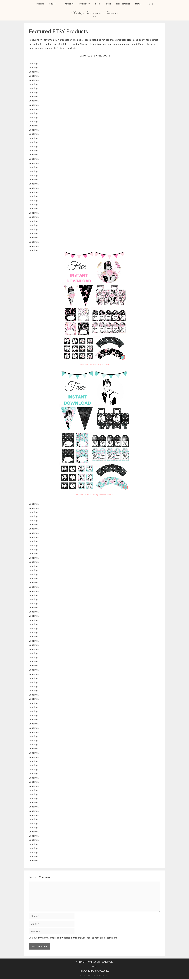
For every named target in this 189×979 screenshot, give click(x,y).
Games (52, 4)
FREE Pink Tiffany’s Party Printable (94, 364)
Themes (67, 4)
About (95, 966)
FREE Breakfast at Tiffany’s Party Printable (94, 494)
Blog (150, 4)
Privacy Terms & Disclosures (94, 971)
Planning (40, 4)
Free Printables (123, 4)
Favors (108, 4)
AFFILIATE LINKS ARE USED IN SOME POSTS (94, 962)
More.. (138, 4)
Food (97, 4)
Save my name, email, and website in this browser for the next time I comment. (74, 937)
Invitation (83, 4)
